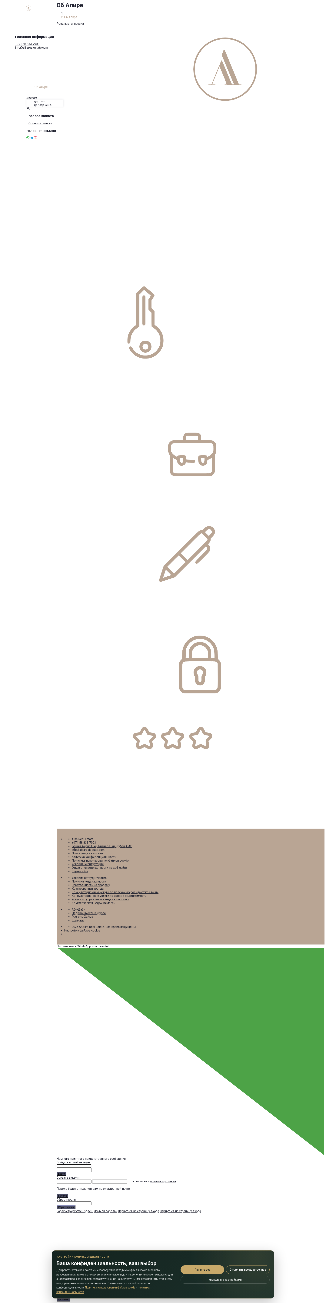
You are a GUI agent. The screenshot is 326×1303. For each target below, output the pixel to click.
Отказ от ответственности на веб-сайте (99, 867)
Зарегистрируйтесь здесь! (75, 1211)
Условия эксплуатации (88, 864)
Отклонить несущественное (248, 1269)
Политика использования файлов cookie (100, 860)
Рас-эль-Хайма (82, 916)
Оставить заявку (40, 123)
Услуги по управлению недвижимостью (100, 899)
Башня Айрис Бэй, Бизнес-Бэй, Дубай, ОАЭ (102, 846)
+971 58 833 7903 (27, 44)
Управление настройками (225, 1279)
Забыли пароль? (105, 1211)
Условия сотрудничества (89, 878)
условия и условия (163, 1181)
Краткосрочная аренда (88, 888)
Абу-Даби (78, 909)
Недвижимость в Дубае (89, 913)
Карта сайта (80, 871)
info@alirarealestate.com (31, 47)
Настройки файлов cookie (82, 930)
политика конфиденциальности (94, 857)
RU (28, 108)
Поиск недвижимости (87, 853)
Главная (69, 13)
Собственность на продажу (91, 885)
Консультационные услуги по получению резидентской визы (115, 892)
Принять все (202, 1269)
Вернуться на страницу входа (138, 1211)
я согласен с (154, 1181)
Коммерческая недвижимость (93, 903)
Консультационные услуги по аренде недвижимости (109, 896)
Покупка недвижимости (89, 881)
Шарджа (78, 920)
